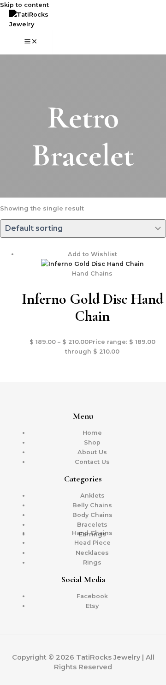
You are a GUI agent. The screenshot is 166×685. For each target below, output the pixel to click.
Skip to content (24, 4)
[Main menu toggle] (31, 41)
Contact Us (92, 461)
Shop (92, 442)
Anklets (92, 495)
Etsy (92, 605)
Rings (92, 562)
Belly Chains (92, 505)
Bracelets (92, 524)
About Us (92, 452)
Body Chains (92, 514)
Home (92, 432)
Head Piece (92, 542)
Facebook (92, 596)
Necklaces (92, 552)
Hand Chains (92, 532)
